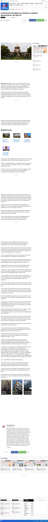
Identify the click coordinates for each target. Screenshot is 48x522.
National (3, 17)
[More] (46, 20)
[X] (10, 447)
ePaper (34, 54)
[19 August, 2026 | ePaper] (30, 463)
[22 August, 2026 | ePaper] (18, 463)
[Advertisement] (24, 32)
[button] (46, 7)
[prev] (44, 9)
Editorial (4, 500)
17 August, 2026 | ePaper (19, 9)
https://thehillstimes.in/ (10, 426)
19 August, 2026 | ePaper (29, 468)
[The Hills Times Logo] (5, 521)
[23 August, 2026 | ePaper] (40, 49)
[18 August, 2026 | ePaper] (41, 463)
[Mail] (8, 447)
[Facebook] (7, 447)
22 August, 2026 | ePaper (17, 468)
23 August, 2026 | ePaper (37, 55)
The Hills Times (7, 20)
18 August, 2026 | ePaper (37, 69)
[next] (46, 9)
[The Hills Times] (5, 6)
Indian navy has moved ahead (5, 503)
